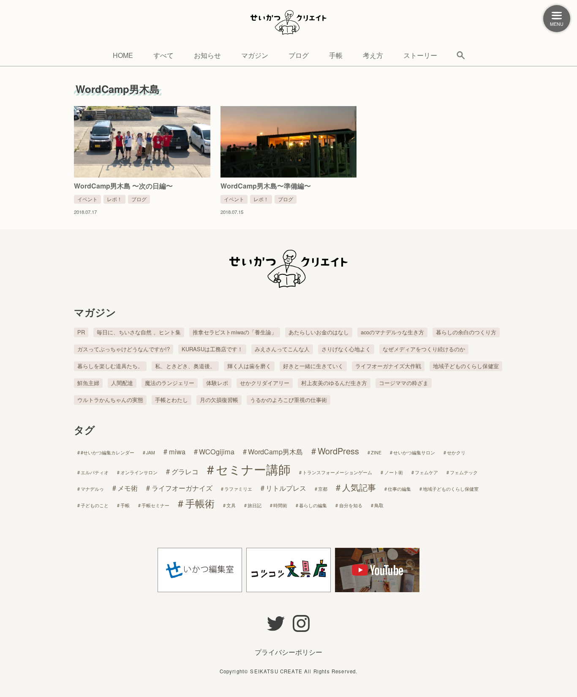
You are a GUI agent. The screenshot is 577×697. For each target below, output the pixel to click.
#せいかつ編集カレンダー (107, 452)
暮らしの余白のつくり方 (466, 332)
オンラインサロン (139, 472)
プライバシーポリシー (288, 652)
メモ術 (127, 488)
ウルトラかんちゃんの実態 (110, 400)
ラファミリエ (238, 489)
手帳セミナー (155, 505)
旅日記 (254, 505)
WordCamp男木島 (275, 451)
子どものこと (95, 505)
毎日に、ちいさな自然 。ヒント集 (139, 332)
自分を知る (350, 505)
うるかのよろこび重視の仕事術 (288, 400)
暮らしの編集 (313, 505)
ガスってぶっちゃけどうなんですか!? (123, 349)
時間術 (280, 505)
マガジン (254, 55)
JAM (150, 452)
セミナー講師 (253, 469)
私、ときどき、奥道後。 (185, 366)
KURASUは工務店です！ (212, 349)
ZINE (376, 452)
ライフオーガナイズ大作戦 (388, 366)
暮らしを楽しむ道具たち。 (110, 366)
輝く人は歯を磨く (249, 366)
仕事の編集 (399, 489)
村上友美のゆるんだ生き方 (334, 383)
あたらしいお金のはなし (318, 332)
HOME (123, 55)
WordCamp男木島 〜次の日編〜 (123, 186)
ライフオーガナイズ (182, 488)
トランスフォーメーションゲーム (337, 472)
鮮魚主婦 (88, 383)
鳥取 (379, 505)
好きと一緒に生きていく (313, 366)
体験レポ (217, 383)
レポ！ (114, 199)
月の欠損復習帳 (219, 400)
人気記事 (359, 487)
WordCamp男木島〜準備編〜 (265, 186)
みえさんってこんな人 (282, 349)
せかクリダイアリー (264, 383)
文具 (231, 505)
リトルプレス (286, 488)
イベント (87, 199)
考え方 (373, 55)
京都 (322, 489)
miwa (177, 451)
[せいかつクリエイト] (288, 23)
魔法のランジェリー (169, 383)
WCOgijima (216, 451)
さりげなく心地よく (346, 349)
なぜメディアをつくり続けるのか (424, 349)
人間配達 (122, 383)
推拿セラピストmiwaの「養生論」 (235, 332)
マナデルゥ (92, 489)
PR (81, 332)
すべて (163, 55)
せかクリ (456, 452)
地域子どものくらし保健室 (466, 366)
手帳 (336, 55)
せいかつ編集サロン (414, 452)
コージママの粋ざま (403, 383)
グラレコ (185, 471)
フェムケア (426, 472)
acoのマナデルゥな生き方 (392, 332)
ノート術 (393, 472)
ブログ (298, 55)
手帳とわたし (171, 400)
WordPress (338, 451)
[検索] (460, 55)
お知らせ (207, 55)
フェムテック (464, 472)
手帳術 (200, 503)
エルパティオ (95, 472)
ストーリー (420, 55)
